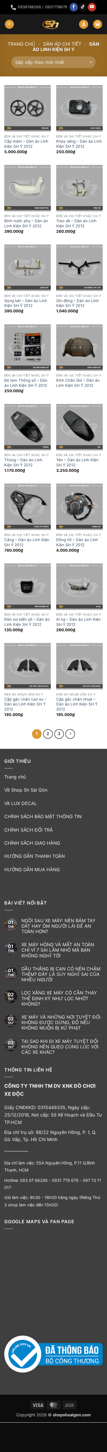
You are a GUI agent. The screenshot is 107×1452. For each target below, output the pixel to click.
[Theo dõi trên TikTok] (83, 7)
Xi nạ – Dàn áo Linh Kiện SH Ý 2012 (78, 622)
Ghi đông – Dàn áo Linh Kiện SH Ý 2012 (77, 303)
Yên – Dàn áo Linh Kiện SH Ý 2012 (77, 462)
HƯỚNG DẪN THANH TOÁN (34, 856)
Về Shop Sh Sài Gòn (25, 790)
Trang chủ (21, 44)
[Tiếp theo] (70, 734)
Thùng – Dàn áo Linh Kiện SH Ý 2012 (23, 462)
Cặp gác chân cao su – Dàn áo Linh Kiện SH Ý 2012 (25, 704)
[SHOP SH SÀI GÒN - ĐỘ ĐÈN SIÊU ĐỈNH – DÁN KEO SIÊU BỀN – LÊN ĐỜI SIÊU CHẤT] (50, 24)
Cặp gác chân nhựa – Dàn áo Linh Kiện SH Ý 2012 (77, 704)
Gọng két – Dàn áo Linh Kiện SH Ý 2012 (25, 303)
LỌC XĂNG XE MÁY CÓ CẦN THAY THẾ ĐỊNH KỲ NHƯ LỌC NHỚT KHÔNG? (59, 998)
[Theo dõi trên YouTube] (92, 7)
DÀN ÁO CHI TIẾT (62, 44)
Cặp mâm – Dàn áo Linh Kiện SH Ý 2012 (26, 144)
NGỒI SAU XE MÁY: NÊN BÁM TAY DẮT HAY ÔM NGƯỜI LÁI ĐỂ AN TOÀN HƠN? (58, 926)
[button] (9, 24)
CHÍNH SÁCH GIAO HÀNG (32, 843)
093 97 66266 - (36, 1180)
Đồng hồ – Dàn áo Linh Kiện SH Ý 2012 (77, 542)
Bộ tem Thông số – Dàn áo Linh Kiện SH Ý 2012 (25, 383)
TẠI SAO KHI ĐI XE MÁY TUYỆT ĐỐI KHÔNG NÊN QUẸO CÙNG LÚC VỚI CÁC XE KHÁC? (59, 1047)
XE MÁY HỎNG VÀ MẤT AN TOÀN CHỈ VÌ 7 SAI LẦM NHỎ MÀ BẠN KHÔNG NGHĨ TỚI (57, 950)
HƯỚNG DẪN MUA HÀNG (32, 869)
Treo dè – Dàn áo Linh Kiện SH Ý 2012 (76, 223)
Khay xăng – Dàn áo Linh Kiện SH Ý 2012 (79, 144)
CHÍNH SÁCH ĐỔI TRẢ (28, 830)
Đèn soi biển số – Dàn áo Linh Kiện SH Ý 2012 (27, 622)
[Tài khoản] (83, 24)
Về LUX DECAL (20, 803)
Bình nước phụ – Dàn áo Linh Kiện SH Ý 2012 (26, 223)
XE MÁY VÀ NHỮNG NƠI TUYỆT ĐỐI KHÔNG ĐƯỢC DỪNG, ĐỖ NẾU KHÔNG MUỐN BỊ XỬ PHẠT (60, 1022)
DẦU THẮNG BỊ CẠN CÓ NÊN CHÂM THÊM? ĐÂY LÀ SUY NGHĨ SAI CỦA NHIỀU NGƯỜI (60, 974)
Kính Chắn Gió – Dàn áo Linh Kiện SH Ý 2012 (78, 383)
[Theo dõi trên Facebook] (74, 7)
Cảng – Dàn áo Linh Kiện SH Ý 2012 (26, 542)
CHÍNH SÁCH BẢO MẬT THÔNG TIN (43, 816)
